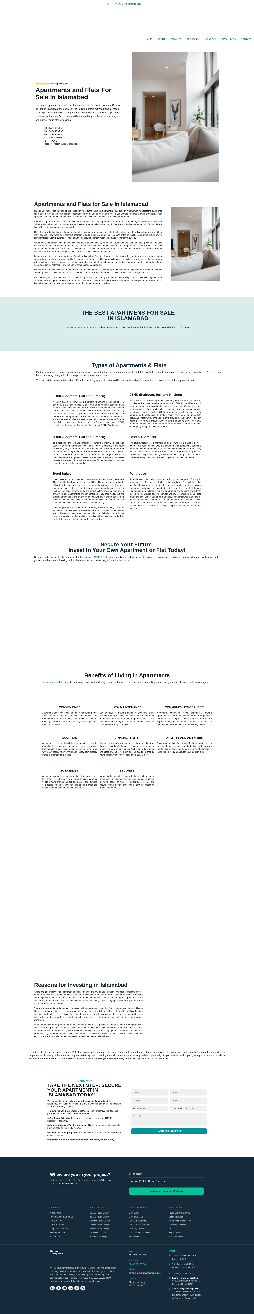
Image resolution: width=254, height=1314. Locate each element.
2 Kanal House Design (99, 1217)
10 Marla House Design (100, 1221)
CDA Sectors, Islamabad (139, 1233)
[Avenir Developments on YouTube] (64, 1288)
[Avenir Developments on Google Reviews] (82, 1288)
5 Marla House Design (99, 1225)
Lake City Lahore (136, 1229)
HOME (149, 39)
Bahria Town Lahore (137, 1221)
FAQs (171, 1229)
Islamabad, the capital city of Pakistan (67, 109)
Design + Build (57, 1225)
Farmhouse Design (98, 1233)
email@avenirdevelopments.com (145, 1273)
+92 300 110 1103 (137, 1255)
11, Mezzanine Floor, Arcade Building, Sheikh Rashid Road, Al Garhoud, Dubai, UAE (187, 1294)
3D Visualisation (57, 1233)
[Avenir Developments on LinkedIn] (70, 1288)
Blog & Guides (175, 1233)
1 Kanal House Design (99, 1213)
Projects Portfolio (176, 1236)
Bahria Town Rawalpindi (139, 1225)
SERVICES (176, 39)
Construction (56, 1221)
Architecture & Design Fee (180, 1221)
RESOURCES (229, 39)
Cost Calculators (176, 1217)
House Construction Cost (179, 1213)
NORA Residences (103, 557)
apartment (51, 682)
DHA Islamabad (136, 1217)
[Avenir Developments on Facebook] (58, 1288)
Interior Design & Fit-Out (61, 1217)
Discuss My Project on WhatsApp (166, 1191)
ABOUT (161, 39)
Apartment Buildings (98, 1236)
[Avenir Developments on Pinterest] (76, 1288)
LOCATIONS (210, 39)
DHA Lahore (134, 1213)
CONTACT (246, 39)
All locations (134, 1236)
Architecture (55, 1213)
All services (55, 1236)
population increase (56, 259)
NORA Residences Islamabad (79, 327)
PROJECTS (193, 39)
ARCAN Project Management (185, 1289)
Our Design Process (177, 1225)
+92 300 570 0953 (137, 1264)
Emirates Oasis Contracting (185, 1278)
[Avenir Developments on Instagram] (52, 1288)
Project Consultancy (59, 1229)
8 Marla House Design (99, 1229)
